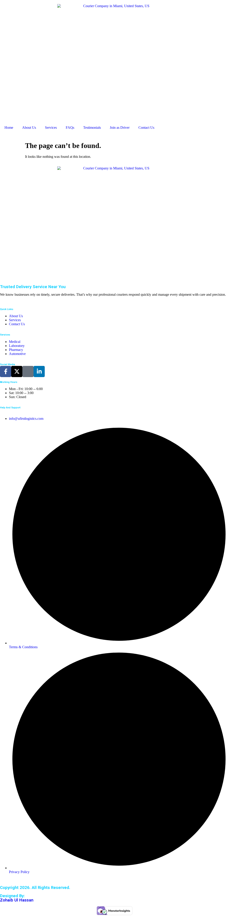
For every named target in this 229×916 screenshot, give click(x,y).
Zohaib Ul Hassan (16, 900)
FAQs (70, 127)
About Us (29, 127)
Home (8, 127)
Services (51, 127)
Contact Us (146, 127)
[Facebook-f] (5, 371)
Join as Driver (119, 127)
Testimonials (92, 127)
